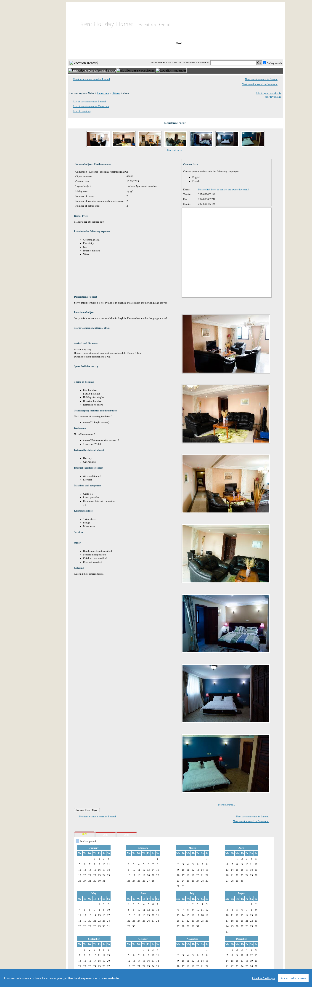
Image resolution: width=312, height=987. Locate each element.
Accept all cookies (293, 978)
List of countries (81, 111)
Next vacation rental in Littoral (261, 79)
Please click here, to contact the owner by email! (223, 189)
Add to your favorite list (268, 93)
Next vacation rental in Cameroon (260, 84)
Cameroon (103, 93)
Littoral (116, 93)
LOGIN (242, 52)
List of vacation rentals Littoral (89, 101)
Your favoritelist (272, 96)
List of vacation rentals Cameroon (91, 106)
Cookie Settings (263, 978)
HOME (84, 52)
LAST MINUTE (213, 52)
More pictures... (175, 150)
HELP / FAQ (271, 52)
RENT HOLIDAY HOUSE (123, 52)
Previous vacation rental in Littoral (91, 79)
